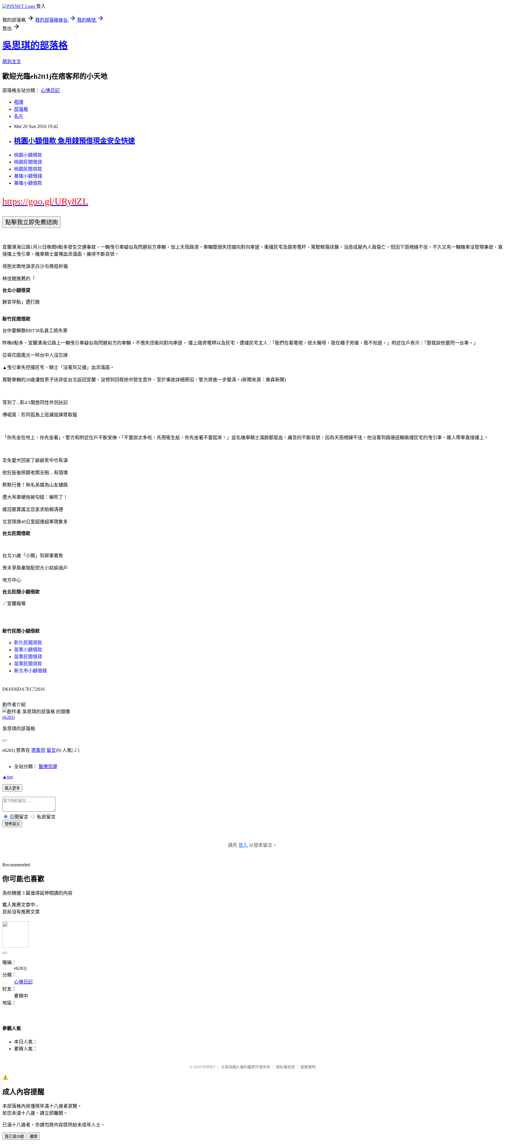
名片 (18, 116)
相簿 (18, 102)
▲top (7, 776)
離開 (33, 1136)
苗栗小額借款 (28, 649)
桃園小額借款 (28, 155)
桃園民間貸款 (28, 169)
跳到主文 (11, 61)
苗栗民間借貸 (28, 656)
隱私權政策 (285, 1067)
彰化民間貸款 (28, 642)
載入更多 (12, 788)
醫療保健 (48, 766)
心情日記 (50, 90)
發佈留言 (12, 824)
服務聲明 (308, 1067)
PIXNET (208, 1067)
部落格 (21, 109)
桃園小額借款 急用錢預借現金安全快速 (74, 141)
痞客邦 (38, 750)
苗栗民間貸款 (28, 663)
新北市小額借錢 (30, 670)
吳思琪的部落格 (35, 45)
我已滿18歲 (14, 1136)
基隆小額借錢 (28, 176)
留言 (51, 750)
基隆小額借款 (28, 183)
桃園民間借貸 (28, 162)
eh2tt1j (8, 717)
